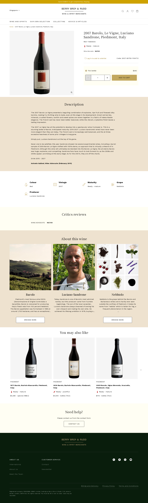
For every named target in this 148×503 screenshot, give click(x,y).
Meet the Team (16, 474)
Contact (45, 464)
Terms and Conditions (128, 486)
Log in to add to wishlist (96, 58)
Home (11, 27)
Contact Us (74, 424)
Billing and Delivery (89, 486)
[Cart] (136, 11)
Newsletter (47, 469)
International (15, 464)
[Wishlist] (132, 11)
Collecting (59, 21)
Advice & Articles (77, 21)
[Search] (122, 11)
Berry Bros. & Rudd (74, 9)
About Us (14, 469)
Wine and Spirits (18, 21)
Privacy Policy (108, 486)
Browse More (30, 320)
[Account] (127, 11)
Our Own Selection (40, 21)
